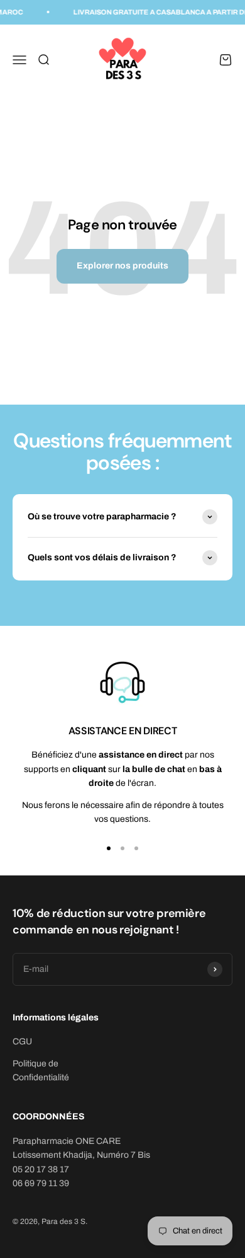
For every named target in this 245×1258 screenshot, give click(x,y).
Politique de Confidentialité (41, 1070)
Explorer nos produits (122, 265)
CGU (22, 1041)
